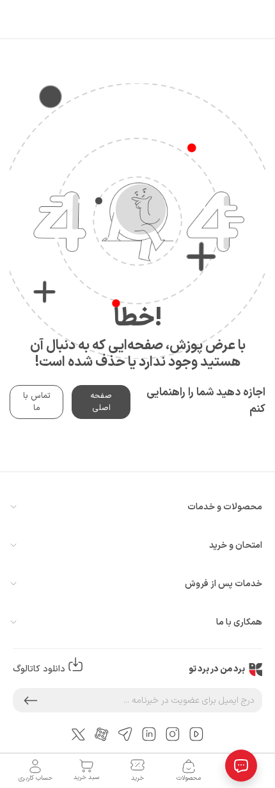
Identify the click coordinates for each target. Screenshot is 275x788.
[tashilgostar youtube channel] (196, 733)
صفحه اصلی (101, 402)
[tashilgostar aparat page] (102, 733)
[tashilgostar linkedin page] (149, 733)
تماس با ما (37, 402)
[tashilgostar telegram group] (125, 733)
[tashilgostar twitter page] (78, 733)
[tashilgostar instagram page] (173, 733)
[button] (31, 700)
